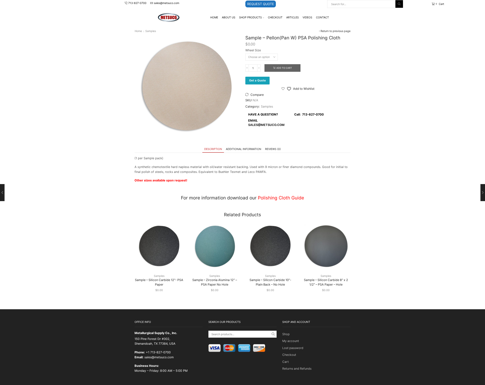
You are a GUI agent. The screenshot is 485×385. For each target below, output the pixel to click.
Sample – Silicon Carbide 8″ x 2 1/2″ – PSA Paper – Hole (326, 282)
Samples (150, 31)
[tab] (213, 149)
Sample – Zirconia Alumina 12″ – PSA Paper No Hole (214, 282)
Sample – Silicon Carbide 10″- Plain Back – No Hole (270, 282)
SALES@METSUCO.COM (266, 125)
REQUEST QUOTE (260, 4)
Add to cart (284, 67)
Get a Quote (257, 80)
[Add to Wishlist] (175, 264)
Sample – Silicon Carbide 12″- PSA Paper (159, 282)
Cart (285, 362)
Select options (161, 264)
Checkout (275, 17)
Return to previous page (335, 31)
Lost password (292, 348)
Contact (322, 17)
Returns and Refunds (296, 368)
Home (214, 17)
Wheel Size (253, 50)
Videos (307, 17)
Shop (286, 334)
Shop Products (250, 17)
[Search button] (399, 4)
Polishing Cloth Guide (281, 198)
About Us (228, 17)
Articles (292, 17)
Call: (308, 114)
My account (290, 341)
